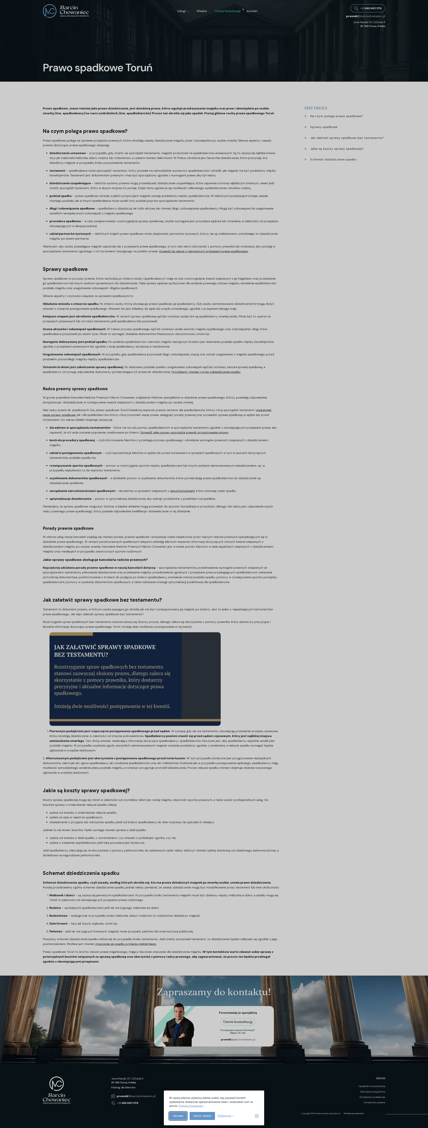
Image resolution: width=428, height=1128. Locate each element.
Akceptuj (178, 1115)
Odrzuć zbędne (202, 1115)
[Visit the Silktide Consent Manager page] (257, 1116)
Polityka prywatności (191, 1106)
